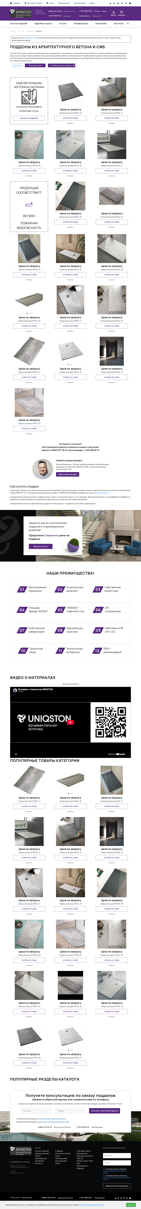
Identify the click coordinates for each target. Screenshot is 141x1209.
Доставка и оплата (34, 3)
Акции (51, 3)
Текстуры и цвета (35, 65)
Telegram (104, 11)
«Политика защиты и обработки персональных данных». (53, 1122)
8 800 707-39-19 (55, 11)
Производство (80, 24)
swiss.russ (17, 65)
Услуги (62, 24)
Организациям (64, 3)
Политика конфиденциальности (16, 1172)
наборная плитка (31, 38)
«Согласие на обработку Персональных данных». (51, 1119)
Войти (113, 15)
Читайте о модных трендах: (61, 65)
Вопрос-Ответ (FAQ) (85, 1161)
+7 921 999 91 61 (55, 16)
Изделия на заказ (43, 24)
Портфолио (101, 24)
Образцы (80, 1168)
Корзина (121, 15)
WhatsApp (97, 11)
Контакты (119, 24)
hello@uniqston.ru (85, 16)
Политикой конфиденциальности (91, 1205)
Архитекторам (79, 3)
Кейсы (92, 3)
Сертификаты (82, 1166)
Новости (80, 1158)
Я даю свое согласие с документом (41, 1119)
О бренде (16, 3)
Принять (131, 1205)
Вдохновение (82, 1153)
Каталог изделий (18, 24)
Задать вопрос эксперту (67, 474)
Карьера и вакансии (85, 1156)
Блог (78, 1163)
